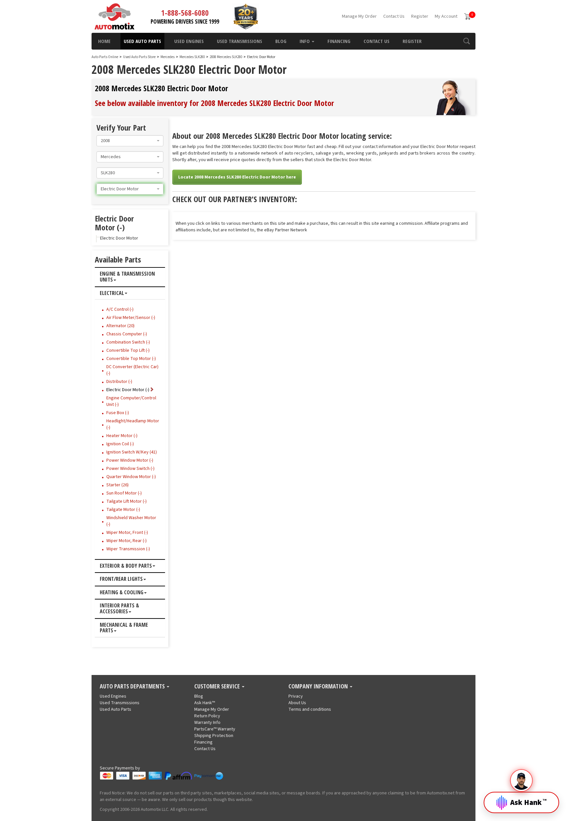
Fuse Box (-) (117, 413)
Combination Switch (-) (128, 342)
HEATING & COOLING (121, 593)
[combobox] (129, 140)
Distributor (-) (119, 381)
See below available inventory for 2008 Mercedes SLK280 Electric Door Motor (214, 102)
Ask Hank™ (204, 703)
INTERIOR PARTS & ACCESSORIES (119, 608)
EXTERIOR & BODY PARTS (126, 566)
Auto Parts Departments (133, 686)
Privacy (295, 696)
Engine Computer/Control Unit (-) (131, 401)
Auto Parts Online (105, 56)
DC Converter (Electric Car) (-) (132, 370)
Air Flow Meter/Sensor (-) (130, 317)
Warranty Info (207, 722)
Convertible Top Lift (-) (128, 350)
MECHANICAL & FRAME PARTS (124, 628)
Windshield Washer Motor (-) (131, 521)
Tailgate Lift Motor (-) (126, 501)
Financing (338, 41)
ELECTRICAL (112, 293)
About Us (297, 703)
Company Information (318, 686)
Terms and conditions (309, 709)
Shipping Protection (213, 735)
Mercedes (167, 56)
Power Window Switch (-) (130, 468)
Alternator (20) (120, 326)
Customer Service (217, 686)
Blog (280, 41)
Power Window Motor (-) (129, 460)
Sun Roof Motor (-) (124, 493)
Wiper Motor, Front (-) (127, 532)
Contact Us (394, 16)
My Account (446, 16)
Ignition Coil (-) (120, 444)
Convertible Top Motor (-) (131, 358)
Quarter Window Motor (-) (131, 477)
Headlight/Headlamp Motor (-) (132, 424)
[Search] (466, 41)
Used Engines (189, 41)
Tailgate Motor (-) (123, 509)
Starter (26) (117, 485)
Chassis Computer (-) (126, 334)
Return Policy (207, 716)
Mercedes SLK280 (192, 56)
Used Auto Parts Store (139, 56)
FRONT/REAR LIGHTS (121, 579)
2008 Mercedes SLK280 (226, 56)
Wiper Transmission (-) (128, 549)
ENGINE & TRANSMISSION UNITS (127, 277)
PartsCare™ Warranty (214, 729)
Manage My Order (359, 16)
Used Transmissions (239, 41)
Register (419, 16)
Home (104, 41)
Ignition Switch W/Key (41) (131, 452)
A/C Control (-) (120, 309)
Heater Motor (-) (121, 435)
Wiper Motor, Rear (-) (126, 540)
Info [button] (305, 41)
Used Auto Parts (142, 41)
